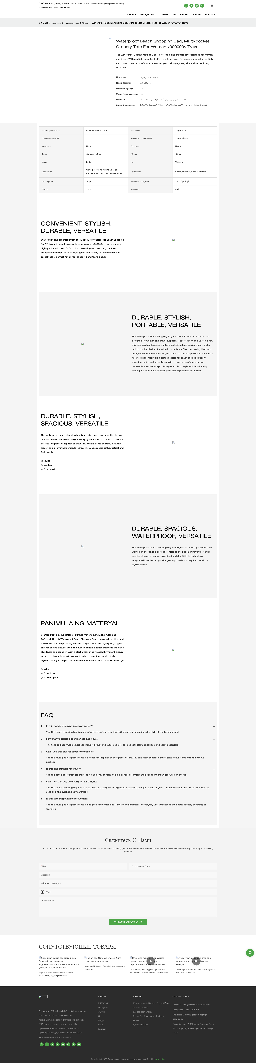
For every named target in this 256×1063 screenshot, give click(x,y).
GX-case (43, 23)
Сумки (85, 23)
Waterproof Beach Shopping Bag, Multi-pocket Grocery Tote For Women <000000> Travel (140, 23)
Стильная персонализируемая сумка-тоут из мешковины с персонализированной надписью (149, 971)
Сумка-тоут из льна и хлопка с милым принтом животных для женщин (195, 971)
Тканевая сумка (71, 23)
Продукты (56, 23)
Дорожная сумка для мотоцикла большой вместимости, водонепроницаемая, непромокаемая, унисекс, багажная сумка (56, 974)
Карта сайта (159, 1059)
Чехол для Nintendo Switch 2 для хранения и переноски (105, 968)
